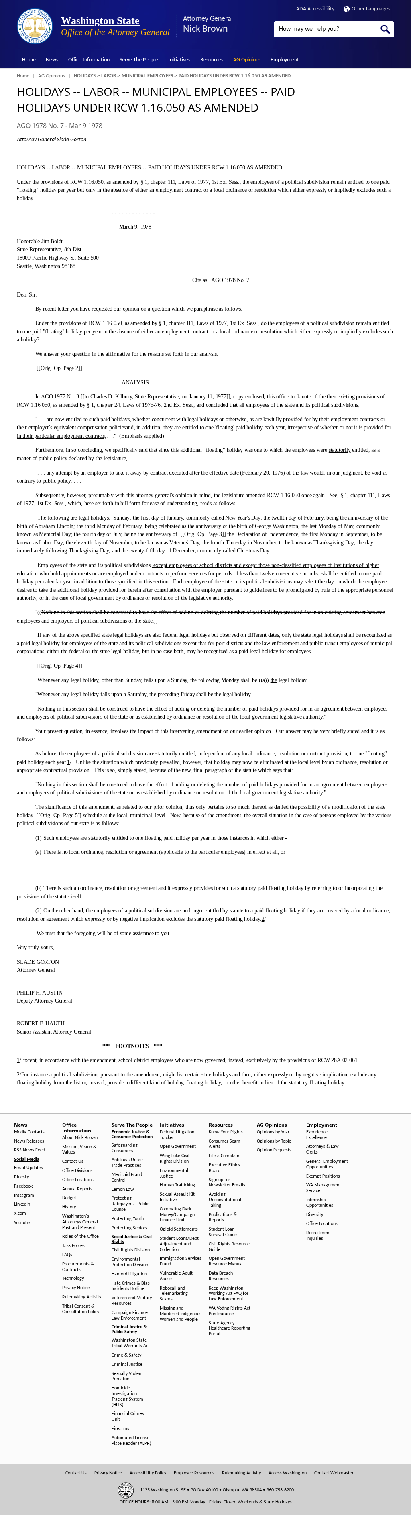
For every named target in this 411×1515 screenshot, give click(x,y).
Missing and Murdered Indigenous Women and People (180, 1314)
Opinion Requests (274, 1150)
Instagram (24, 1195)
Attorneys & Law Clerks (322, 1149)
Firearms (120, 1428)
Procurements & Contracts (78, 1267)
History (69, 1207)
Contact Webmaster (334, 1473)
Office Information (89, 60)
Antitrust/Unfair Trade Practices (127, 1163)
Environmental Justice (174, 1173)
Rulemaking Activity (81, 1297)
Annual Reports (77, 1189)
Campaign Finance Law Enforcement (130, 1315)
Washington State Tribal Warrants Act (131, 1343)
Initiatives (179, 60)
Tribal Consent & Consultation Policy (80, 1309)
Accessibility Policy (148, 1473)
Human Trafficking (177, 1185)
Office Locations (78, 1180)
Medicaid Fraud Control (127, 1177)
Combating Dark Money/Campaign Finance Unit (177, 1215)
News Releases (29, 1141)
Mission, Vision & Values (79, 1150)
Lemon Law (123, 1189)
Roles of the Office (80, 1236)
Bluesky (21, 1177)
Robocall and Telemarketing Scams (174, 1294)
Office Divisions (77, 1170)
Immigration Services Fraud (180, 1261)
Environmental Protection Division (130, 1262)
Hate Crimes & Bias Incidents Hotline (131, 1286)
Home (29, 60)
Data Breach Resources (221, 1276)
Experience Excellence (317, 1135)
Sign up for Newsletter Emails (227, 1183)
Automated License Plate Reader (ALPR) (131, 1441)
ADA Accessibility (315, 9)
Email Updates (28, 1168)
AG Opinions (246, 60)
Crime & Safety (126, 1355)
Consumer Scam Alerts (224, 1144)
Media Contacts (29, 1132)
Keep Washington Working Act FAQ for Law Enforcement (228, 1294)
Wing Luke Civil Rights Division (174, 1159)
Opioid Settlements (179, 1229)
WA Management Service (323, 1188)
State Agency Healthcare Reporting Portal (229, 1329)
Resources (211, 60)
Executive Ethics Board (224, 1168)
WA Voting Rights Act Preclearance (229, 1311)
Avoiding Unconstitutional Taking (225, 1200)
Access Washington (288, 1473)
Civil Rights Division (131, 1250)
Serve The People (139, 60)
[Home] (35, 26)
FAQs (67, 1255)
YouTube (22, 1223)
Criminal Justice (127, 1364)
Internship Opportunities (319, 1203)
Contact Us (72, 1161)
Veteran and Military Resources (132, 1301)
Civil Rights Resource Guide (229, 1247)
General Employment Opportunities (327, 1164)
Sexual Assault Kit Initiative (177, 1197)
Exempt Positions (323, 1176)
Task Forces (73, 1245)
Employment (285, 60)
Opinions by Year (273, 1132)
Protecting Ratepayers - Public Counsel (130, 1204)
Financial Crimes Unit (128, 1416)
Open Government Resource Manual (227, 1261)
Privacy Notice (76, 1288)
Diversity (314, 1214)
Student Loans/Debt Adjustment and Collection (179, 1244)
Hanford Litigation (129, 1274)
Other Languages (371, 9)
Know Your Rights (226, 1132)
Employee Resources (194, 1473)
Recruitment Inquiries (318, 1236)
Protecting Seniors (129, 1228)
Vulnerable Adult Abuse (176, 1276)
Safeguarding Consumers (125, 1148)
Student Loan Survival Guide (223, 1232)
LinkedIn (22, 1204)
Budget (69, 1198)
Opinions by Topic (274, 1141)
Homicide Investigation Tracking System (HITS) (127, 1396)
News (52, 60)
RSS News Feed (29, 1150)
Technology (73, 1278)
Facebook (23, 1186)
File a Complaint (225, 1156)
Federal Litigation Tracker (177, 1135)
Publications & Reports (223, 1217)
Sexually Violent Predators (127, 1376)
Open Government (178, 1146)
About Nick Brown (80, 1137)
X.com (20, 1213)
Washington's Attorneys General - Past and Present (81, 1222)
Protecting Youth (128, 1218)
